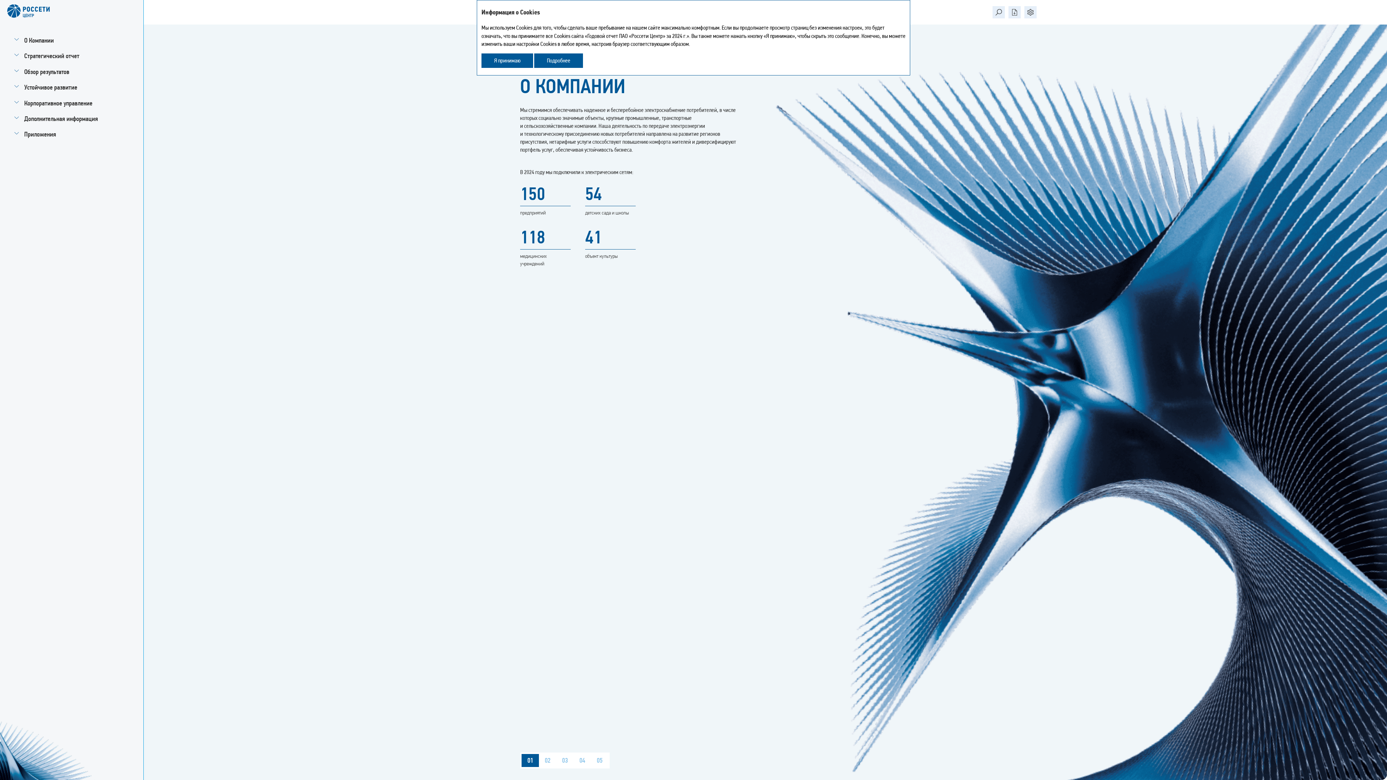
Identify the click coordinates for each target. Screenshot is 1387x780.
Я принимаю (507, 60)
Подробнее (558, 60)
